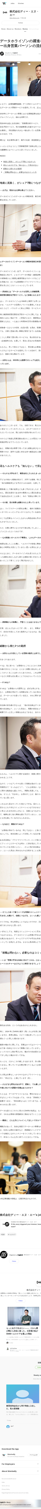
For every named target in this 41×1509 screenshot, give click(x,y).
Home (3, 29)
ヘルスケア (12, 1234)
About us (10, 29)
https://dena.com (14, 18)
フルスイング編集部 (11, 53)
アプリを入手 (34, 1455)
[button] (21, 1449)
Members (18, 29)
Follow (20, 23)
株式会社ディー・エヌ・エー (24, 13)
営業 (3, 1234)
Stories (25, 29)
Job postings (34, 29)
